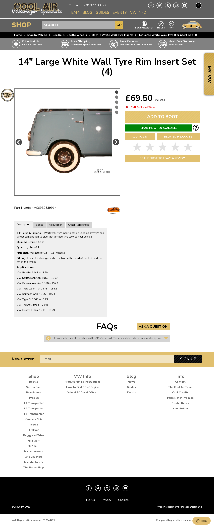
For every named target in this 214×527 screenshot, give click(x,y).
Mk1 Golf (34, 441)
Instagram (176, 5)
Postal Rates (180, 403)
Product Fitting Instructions (82, 382)
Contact (180, 382)
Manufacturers (33, 462)
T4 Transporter (34, 403)
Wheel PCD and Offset (82, 392)
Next (116, 142)
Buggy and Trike (33, 435)
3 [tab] (116, 102)
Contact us (77, 5)
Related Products (178, 137)
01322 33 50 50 (98, 5)
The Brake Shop (33, 467)
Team (74, 12)
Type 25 (33, 398)
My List (161, 27)
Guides (102, 12)
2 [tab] (116, 97)
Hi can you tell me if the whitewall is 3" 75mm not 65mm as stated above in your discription (107, 338)
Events (120, 12)
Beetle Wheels (77, 35)
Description (23, 224)
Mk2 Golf (34, 446)
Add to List (140, 137)
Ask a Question (153, 326)
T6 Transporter (34, 414)
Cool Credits (180, 392)
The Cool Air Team (180, 387)
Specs (39, 225)
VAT (171, 27)
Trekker (34, 430)
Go (119, 25)
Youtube (184, 5)
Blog (87, 12)
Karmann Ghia (33, 419)
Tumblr (168, 5)
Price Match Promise (180, 398)
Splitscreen (33, 387)
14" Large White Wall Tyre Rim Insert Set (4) (167, 35)
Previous (19, 142)
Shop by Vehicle (37, 35)
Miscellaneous (33, 451)
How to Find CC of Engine (82, 387)
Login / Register (144, 27)
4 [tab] (116, 107)
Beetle (57, 35)
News (131, 382)
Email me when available (159, 128)
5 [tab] (116, 112)
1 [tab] (116, 92)
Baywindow (33, 392)
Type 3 (33, 424)
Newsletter (23, 359)
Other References (78, 225)
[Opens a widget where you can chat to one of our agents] (201, 521)
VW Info (138, 12)
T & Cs (90, 500)
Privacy (106, 500)
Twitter (159, 5)
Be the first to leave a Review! (163, 158)
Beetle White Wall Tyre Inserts (112, 35)
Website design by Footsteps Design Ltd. (179, 506)
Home (18, 35)
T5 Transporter (34, 408)
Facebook (151, 5)
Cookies (123, 500)
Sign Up (188, 359)
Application (55, 225)
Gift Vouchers (33, 457)
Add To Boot (162, 117)
